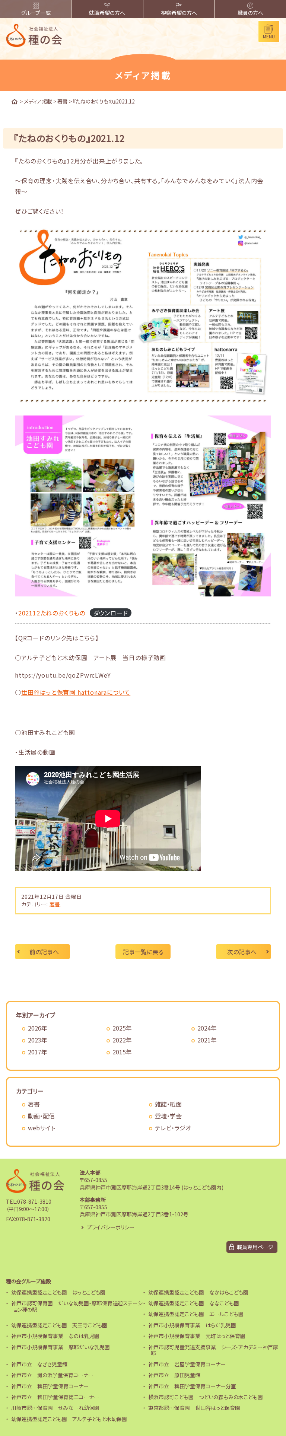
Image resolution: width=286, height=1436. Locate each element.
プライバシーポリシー (110, 1227)
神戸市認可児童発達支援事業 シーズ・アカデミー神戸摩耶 (213, 1350)
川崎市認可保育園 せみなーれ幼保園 (55, 1407)
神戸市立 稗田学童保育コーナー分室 (192, 1386)
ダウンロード (110, 612)
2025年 (122, 1027)
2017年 (37, 1051)
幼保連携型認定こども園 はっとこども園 (58, 1292)
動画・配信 (41, 1115)
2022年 (122, 1039)
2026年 (37, 1027)
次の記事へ (242, 951)
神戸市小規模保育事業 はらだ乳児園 (192, 1325)
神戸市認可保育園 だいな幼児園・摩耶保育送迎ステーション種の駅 (77, 1306)
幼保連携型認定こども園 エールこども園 (196, 1314)
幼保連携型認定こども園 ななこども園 (193, 1303)
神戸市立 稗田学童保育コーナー (50, 1386)
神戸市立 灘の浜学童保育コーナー (52, 1375)
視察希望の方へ (179, 12)
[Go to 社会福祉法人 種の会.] (15, 102)
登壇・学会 (168, 1115)
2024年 (207, 1027)
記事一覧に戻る (143, 951)
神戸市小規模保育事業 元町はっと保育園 (196, 1336)
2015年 (122, 1051)
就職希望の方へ (107, 12)
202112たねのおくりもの (51, 612)
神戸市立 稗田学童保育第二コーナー (55, 1397)
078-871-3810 (34, 1201)
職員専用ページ (255, 1247)
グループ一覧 (36, 12)
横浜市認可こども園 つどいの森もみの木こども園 (205, 1397)
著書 (55, 904)
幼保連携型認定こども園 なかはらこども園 (198, 1292)
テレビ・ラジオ (173, 1127)
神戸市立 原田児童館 (174, 1375)
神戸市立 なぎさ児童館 (39, 1364)
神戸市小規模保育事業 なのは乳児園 (55, 1336)
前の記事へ (44, 951)
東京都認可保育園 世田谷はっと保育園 (194, 1407)
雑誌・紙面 (168, 1103)
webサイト (41, 1127)
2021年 (207, 1039)
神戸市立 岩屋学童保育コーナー (187, 1364)
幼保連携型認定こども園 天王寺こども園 (59, 1325)
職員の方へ (250, 12)
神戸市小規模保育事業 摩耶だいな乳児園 (60, 1347)
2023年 (37, 1039)
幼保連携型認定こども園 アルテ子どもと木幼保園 (69, 1419)
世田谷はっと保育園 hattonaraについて (75, 692)
